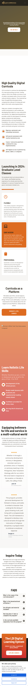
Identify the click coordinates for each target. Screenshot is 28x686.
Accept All (14, 675)
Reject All (14, 683)
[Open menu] (25, 3)
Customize (14, 679)
